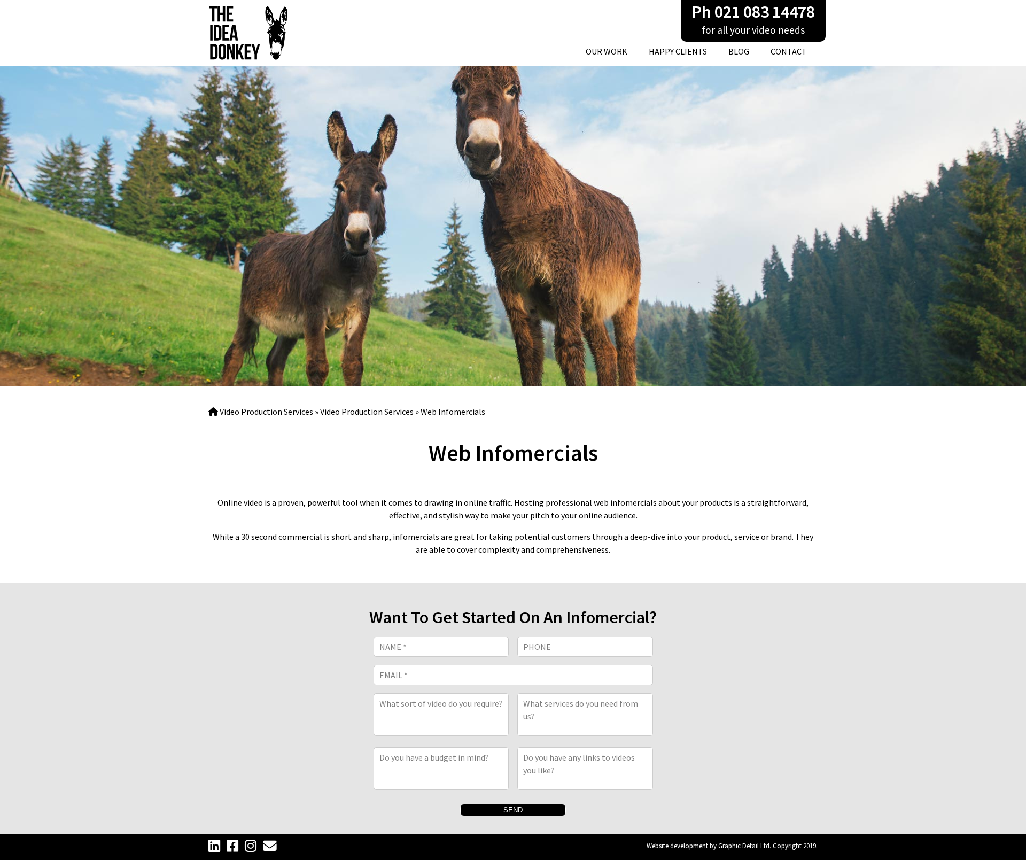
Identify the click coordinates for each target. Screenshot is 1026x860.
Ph (753, 11)
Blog (738, 51)
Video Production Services (266, 411)
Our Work (606, 51)
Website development (677, 845)
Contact (789, 51)
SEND (513, 810)
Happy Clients (678, 51)
